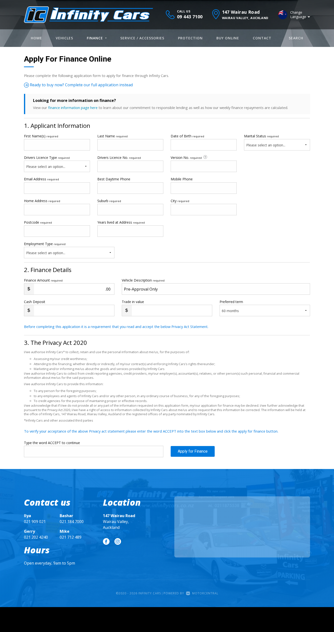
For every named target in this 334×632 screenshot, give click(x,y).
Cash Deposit (34, 301)
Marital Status (261, 136)
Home (36, 38)
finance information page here (73, 107)
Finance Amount (43, 280)
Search (296, 38)
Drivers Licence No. (119, 157)
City (180, 200)
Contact (262, 38)
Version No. (186, 157)
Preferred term (231, 301)
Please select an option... (265, 145)
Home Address (42, 200)
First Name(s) (41, 136)
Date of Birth (187, 136)
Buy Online (227, 38)
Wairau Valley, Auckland (119, 521)
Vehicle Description (143, 280)
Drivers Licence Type (47, 157)
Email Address (41, 179)
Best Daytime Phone (113, 179)
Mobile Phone (182, 179)
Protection (190, 38)
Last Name (112, 136)
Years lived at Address (121, 222)
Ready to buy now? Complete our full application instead (81, 84)
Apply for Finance (193, 451)
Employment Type (45, 248)
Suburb (109, 200)
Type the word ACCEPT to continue (52, 442)
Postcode (38, 222)
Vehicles (64, 38)
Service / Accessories (142, 38)
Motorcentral (205, 593)
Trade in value (133, 301)
